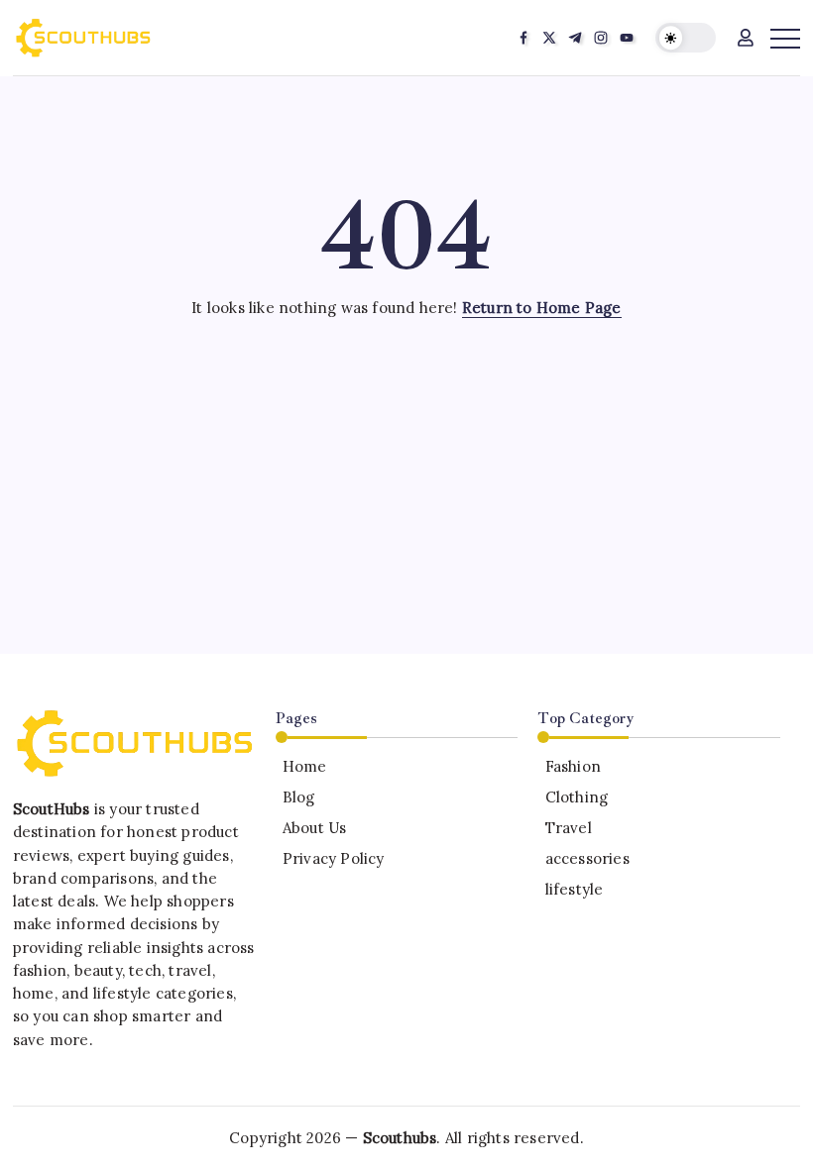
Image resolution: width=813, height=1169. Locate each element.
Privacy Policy (334, 858)
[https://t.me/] (575, 38)
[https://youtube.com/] (627, 38)
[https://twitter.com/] (549, 38)
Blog (299, 797)
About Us (315, 827)
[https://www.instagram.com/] (601, 38)
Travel (568, 827)
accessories (587, 858)
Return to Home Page (542, 307)
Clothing (576, 797)
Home (305, 766)
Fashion (573, 766)
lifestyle (574, 889)
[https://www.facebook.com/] (523, 38)
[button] (685, 38)
